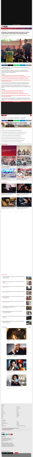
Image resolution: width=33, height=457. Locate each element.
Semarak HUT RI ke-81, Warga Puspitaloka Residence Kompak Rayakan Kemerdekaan (14, 78)
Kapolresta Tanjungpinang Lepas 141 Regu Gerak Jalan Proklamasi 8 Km (12, 92)
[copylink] (29, 65)
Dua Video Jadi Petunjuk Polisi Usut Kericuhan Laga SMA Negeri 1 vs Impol (14, 291)
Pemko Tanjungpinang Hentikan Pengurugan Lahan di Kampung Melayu (11, 141)
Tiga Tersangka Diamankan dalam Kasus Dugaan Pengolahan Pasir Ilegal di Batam (9, 150)
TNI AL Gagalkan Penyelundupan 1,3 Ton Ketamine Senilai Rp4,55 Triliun (8, 178)
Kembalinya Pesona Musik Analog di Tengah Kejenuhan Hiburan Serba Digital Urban (23, 207)
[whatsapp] (16, 65)
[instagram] (8, 434)
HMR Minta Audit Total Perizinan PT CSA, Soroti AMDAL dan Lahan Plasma (14, 286)
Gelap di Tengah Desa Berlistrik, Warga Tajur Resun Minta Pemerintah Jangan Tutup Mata (14, 316)
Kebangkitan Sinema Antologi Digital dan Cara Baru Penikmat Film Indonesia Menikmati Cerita (8, 194)
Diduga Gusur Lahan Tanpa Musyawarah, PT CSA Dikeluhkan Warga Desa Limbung (13, 282)
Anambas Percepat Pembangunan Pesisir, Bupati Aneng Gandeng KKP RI (13, 301)
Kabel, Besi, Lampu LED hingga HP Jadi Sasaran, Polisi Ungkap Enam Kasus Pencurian (23, 166)
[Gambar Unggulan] (16, 50)
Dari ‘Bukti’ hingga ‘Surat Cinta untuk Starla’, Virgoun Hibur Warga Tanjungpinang (12, 140)
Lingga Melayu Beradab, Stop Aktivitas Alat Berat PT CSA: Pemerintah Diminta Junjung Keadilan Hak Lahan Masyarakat (14, 307)
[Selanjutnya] (31, 115)
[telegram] (22, 65)
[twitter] (10, 65)
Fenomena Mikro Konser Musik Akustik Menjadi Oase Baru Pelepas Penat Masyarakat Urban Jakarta (8, 207)
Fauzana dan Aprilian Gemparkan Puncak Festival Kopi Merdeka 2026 (12, 90)
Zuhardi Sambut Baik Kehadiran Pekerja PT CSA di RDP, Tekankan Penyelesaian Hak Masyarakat (12, 312)
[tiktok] (12, 434)
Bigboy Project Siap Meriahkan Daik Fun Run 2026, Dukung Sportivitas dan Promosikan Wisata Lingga (13, 321)
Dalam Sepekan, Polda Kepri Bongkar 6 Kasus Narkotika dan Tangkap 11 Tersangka (23, 178)
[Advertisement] (7, 12)
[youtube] (10, 434)
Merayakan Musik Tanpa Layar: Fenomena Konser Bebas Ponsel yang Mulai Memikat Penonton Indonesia (24, 194)
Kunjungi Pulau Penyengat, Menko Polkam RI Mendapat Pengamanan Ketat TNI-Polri (14, 93)
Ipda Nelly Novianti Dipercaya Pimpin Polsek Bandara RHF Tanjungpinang (12, 75)
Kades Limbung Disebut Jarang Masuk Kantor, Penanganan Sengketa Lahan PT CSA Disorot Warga (14, 277)
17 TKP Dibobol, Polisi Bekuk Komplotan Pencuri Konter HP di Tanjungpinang (7, 166)
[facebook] (4, 65)
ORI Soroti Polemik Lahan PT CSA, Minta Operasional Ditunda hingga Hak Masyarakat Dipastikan (13, 297)
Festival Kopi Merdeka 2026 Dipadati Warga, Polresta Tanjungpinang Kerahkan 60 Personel (15, 76)
